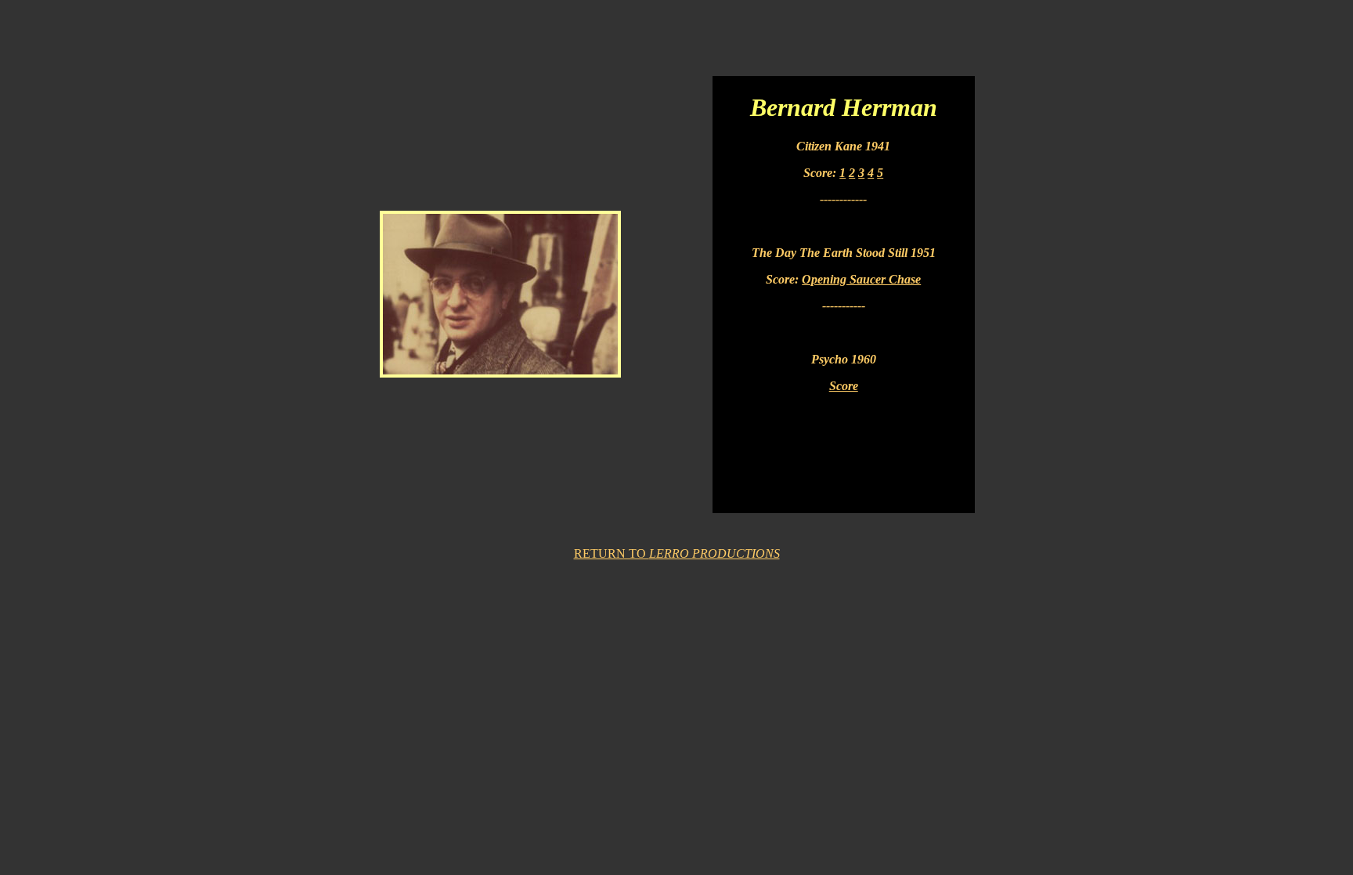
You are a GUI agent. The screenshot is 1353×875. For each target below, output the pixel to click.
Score (843, 385)
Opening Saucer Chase (861, 279)
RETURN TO (677, 553)
